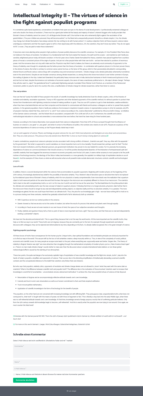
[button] (114, 4)
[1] (14, 316)
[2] (18, 158)
